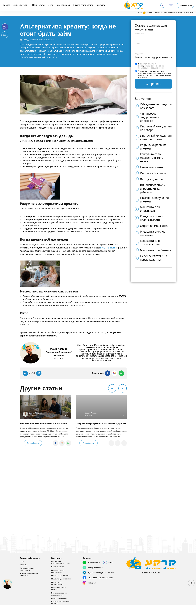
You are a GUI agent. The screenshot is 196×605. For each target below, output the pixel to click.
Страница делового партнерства (27, 569)
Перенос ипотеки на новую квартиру (153, 257)
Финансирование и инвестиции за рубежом (152, 188)
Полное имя (139, 34)
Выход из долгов (151, 179)
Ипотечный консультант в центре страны (156, 137)
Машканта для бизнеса (155, 250)
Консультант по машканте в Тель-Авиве (152, 157)
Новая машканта (151, 167)
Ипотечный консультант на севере (156, 128)
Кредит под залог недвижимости (151, 218)
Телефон (138, 44)
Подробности (33, 443)
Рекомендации (63, 5)
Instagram (92, 583)
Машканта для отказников (150, 208)
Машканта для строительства (150, 242)
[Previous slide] (112, 388)
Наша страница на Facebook (100, 578)
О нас (50, 5)
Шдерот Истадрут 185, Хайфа (101, 573)
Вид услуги (139, 54)
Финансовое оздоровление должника (149, 117)
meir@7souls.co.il (95, 567)
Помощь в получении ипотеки (154, 199)
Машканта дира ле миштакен (152, 233)
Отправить (153, 84)
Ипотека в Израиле (153, 173)
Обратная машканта (154, 225)
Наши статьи (38, 5)
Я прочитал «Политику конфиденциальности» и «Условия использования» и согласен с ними (151, 66)
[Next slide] (122, 388)
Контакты (100, 5)
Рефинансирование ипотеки (153, 146)
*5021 (110, 562)
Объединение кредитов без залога (156, 106)
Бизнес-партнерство (83, 5)
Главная (6, 5)
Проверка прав (185, 5)
